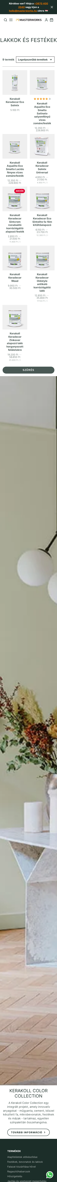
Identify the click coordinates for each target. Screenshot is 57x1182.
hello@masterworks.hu (23, 10)
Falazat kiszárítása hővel (21, 1166)
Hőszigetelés (14, 1176)
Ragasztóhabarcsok (18, 1171)
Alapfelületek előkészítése (22, 1156)
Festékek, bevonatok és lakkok (25, 1161)
